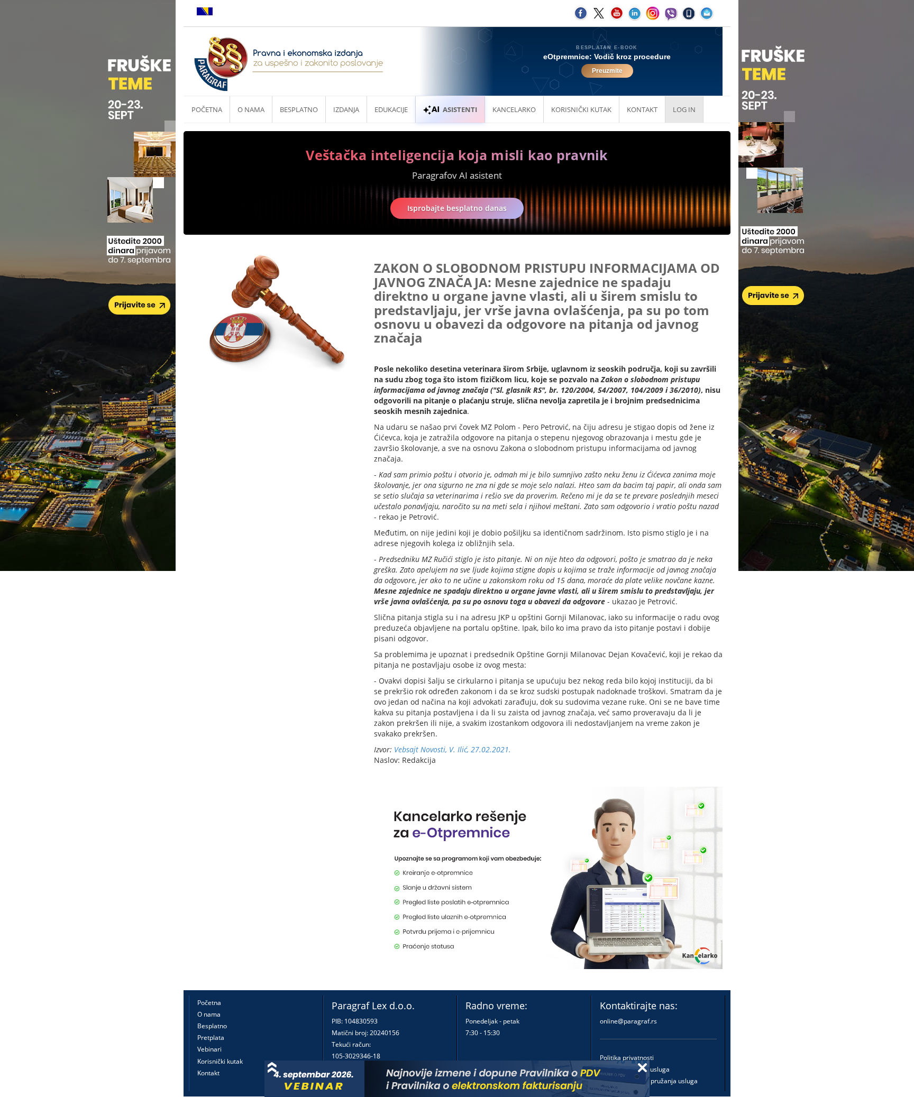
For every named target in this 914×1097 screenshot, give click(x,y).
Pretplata (210, 1037)
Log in (684, 109)
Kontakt (208, 1072)
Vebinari (209, 1049)
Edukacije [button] (391, 109)
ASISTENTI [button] (460, 109)
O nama (250, 109)
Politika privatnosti (627, 1057)
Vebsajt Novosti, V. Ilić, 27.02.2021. (452, 749)
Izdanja (346, 109)
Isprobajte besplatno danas (457, 208)
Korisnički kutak (220, 1061)
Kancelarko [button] (514, 109)
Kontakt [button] (642, 109)
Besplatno (299, 109)
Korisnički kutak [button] (581, 109)
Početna (206, 109)
